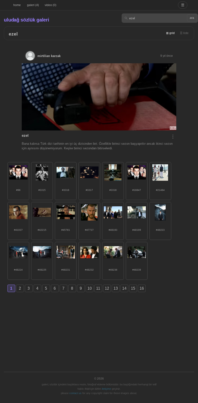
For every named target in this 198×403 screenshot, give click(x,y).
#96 (18, 190)
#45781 (65, 230)
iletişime (106, 388)
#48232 (89, 269)
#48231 (65, 269)
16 (142, 288)
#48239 (136, 269)
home (17, 5)
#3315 (42, 190)
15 (133, 288)
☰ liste (184, 33)
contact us (75, 393)
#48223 (160, 230)
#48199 (136, 230)
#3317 (89, 190)
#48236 (113, 269)
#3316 (65, 190)
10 (89, 288)
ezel (13, 33)
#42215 (42, 230)
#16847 (136, 190)
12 (107, 288)
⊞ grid (170, 33)
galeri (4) (33, 5)
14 (124, 288)
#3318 (113, 190)
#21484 (160, 190)
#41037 (18, 230)
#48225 (42, 269)
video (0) (50, 5)
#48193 (113, 230)
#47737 (89, 230)
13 (115, 288)
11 (98, 288)
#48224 (18, 269)
